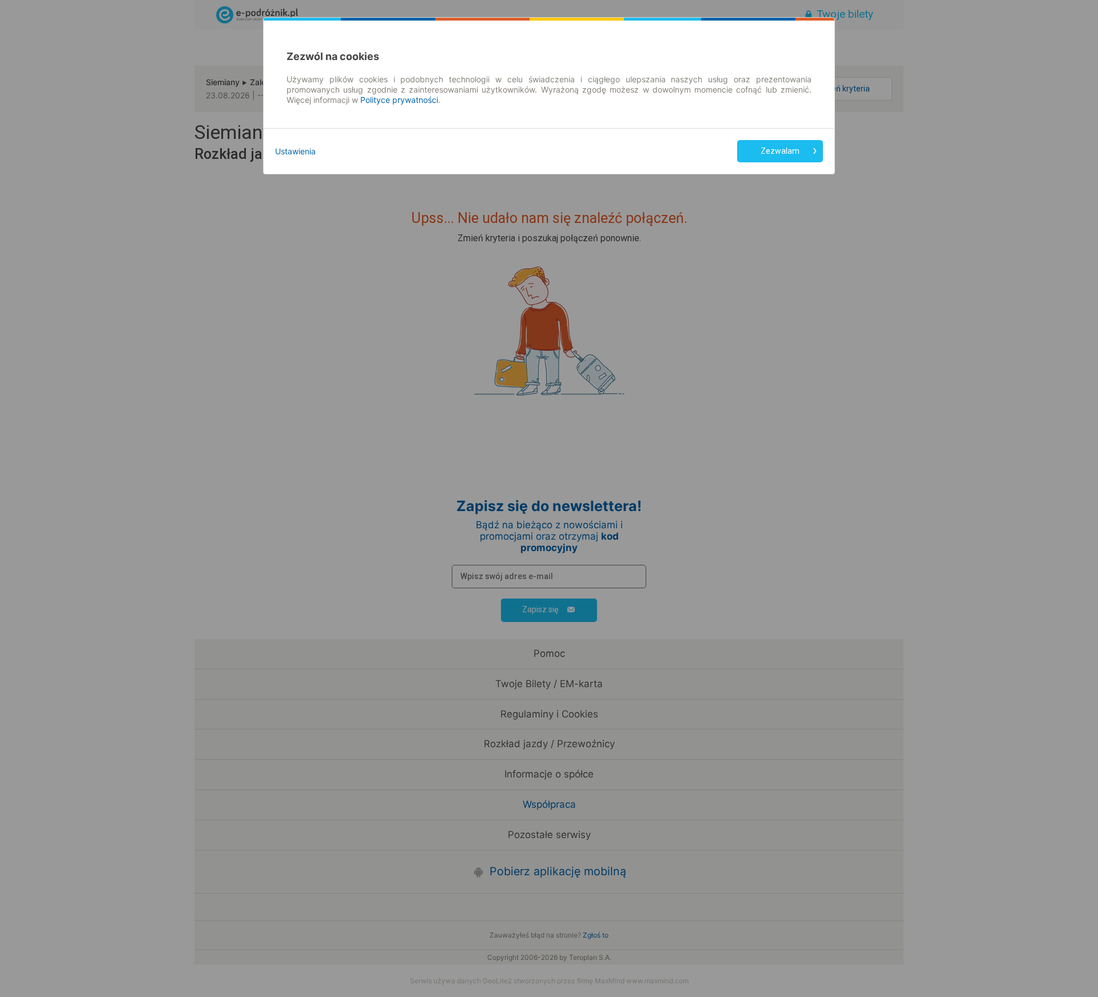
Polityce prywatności (399, 100)
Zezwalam (780, 150)
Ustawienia (295, 151)
